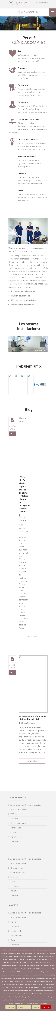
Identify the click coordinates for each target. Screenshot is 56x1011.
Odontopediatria (17, 872)
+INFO (36, 1007)
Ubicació (22, 174)
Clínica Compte (28, 723)
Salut (20, 51)
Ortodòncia (15, 832)
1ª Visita (13, 814)
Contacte (14, 945)
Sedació (14, 877)
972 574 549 (43, 3)
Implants (14, 886)
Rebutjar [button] (46, 1007)
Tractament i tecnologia (28, 119)
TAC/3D (13, 882)
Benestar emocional (27, 157)
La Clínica (14, 926)
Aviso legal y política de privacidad (25, 805)
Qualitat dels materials (28, 140)
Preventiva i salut (18, 823)
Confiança (22, 68)
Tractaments (16, 931)
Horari (20, 191)
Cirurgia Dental (17, 868)
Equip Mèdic (16, 935)
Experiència (23, 102)
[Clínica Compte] (28, 12)
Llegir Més (31, 637)
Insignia (13, 837)
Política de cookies (18, 809)
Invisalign (14, 841)
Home (13, 922)
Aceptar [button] (10, 1007)
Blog (12, 940)
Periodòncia (15, 828)
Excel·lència (23, 85)
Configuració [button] (23, 1007)
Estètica (14, 819)
